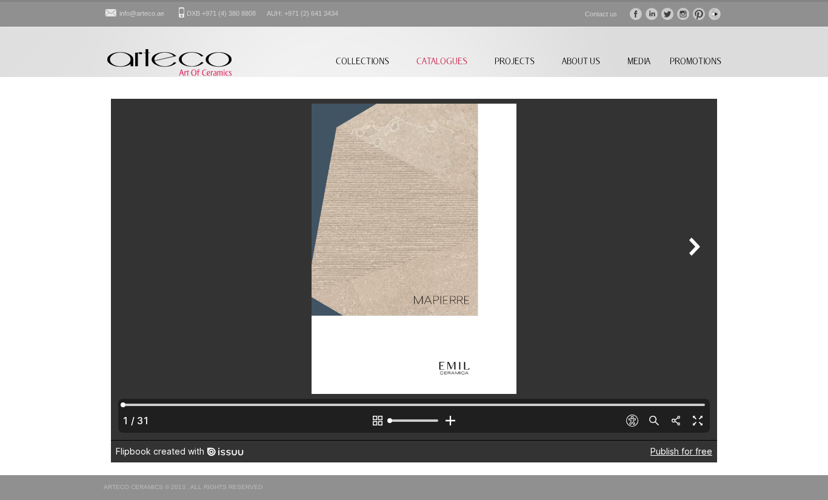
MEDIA (638, 61)
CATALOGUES (441, 61)
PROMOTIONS (695, 61)
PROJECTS (515, 61)
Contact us (601, 14)
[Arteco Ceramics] (169, 73)
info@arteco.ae (141, 13)
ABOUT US (581, 61)
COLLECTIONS (362, 61)
